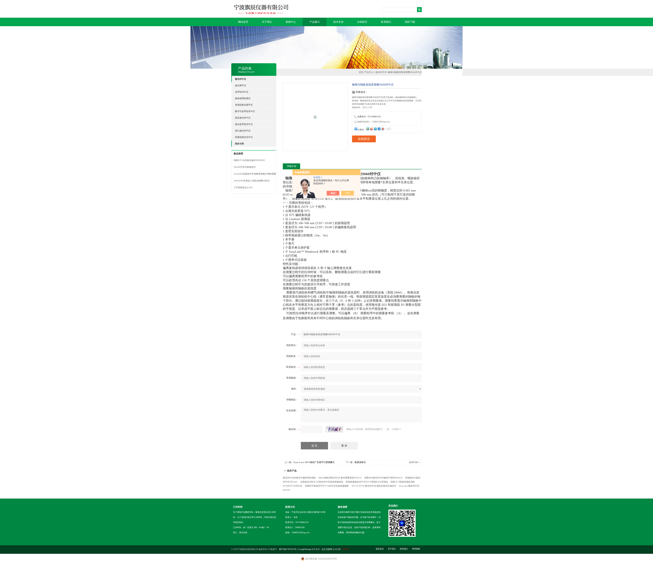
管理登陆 (416, 549)
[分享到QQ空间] (368, 129)
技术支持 (338, 22)
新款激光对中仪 (242, 117)
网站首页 (243, 22)
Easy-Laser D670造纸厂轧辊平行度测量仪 (314, 462)
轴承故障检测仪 (242, 98)
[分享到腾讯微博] (375, 129)
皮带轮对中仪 (241, 92)
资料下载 (410, 22)
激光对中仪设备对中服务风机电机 (299, 477)
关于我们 (267, 22)
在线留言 (362, 22)
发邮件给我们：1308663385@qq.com (373, 122)
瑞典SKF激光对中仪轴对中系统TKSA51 (383, 477)
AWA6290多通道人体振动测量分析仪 (252, 180)
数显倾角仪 (360, 462)
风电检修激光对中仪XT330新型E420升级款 (367, 482)
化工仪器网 (327, 549)
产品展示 (314, 22)
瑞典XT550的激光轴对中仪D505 (249, 160)
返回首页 (380, 549)
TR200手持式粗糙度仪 (245, 167)
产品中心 (368, 72)
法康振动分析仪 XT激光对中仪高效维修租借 (321, 482)
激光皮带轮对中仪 (244, 124)
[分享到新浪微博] (371, 129)
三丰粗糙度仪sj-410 (243, 187)
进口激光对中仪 (242, 130)
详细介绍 (291, 166)
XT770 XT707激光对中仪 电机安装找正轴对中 (373, 486)
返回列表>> (414, 462)
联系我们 (386, 22)
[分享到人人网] (379, 129)
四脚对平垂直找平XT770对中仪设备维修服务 (327, 486)
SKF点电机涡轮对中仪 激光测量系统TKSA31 (340, 477)
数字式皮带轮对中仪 (245, 111)
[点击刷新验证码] (334, 429)
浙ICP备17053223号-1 (288, 549)
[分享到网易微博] (382, 129)
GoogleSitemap (305, 549)
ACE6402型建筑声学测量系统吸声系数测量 (255, 174)
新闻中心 (291, 22)
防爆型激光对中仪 (244, 137)
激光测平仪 (240, 85)
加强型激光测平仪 (244, 105)
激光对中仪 (381, 72)
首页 (361, 72)
